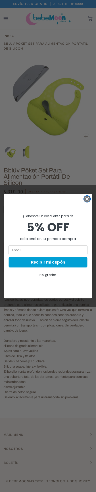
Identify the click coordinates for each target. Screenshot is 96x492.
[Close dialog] (87, 198)
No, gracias (48, 274)
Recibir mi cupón (48, 262)
